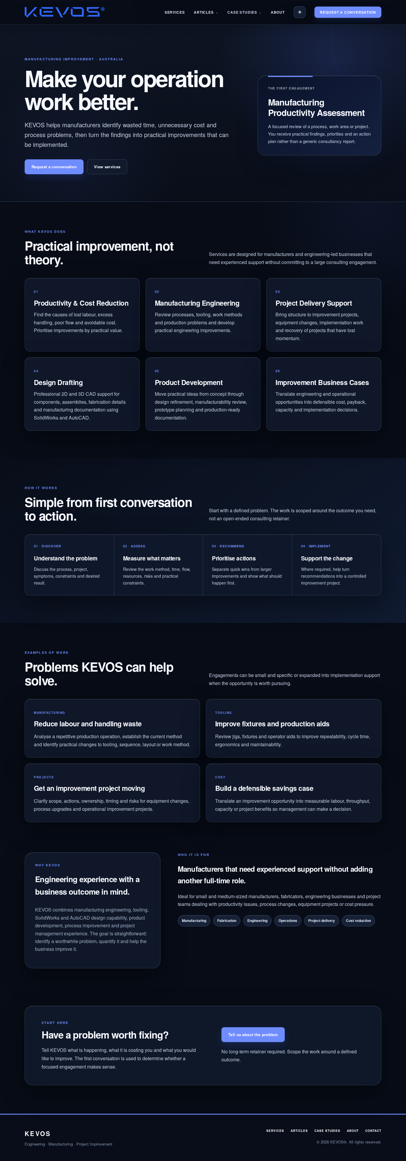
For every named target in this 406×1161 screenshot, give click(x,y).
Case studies (327, 1131)
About (278, 12)
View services (107, 166)
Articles (204, 12)
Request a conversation (348, 12)
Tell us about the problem (253, 1034)
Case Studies (242, 12)
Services (175, 12)
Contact (373, 1131)
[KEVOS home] (65, 12)
